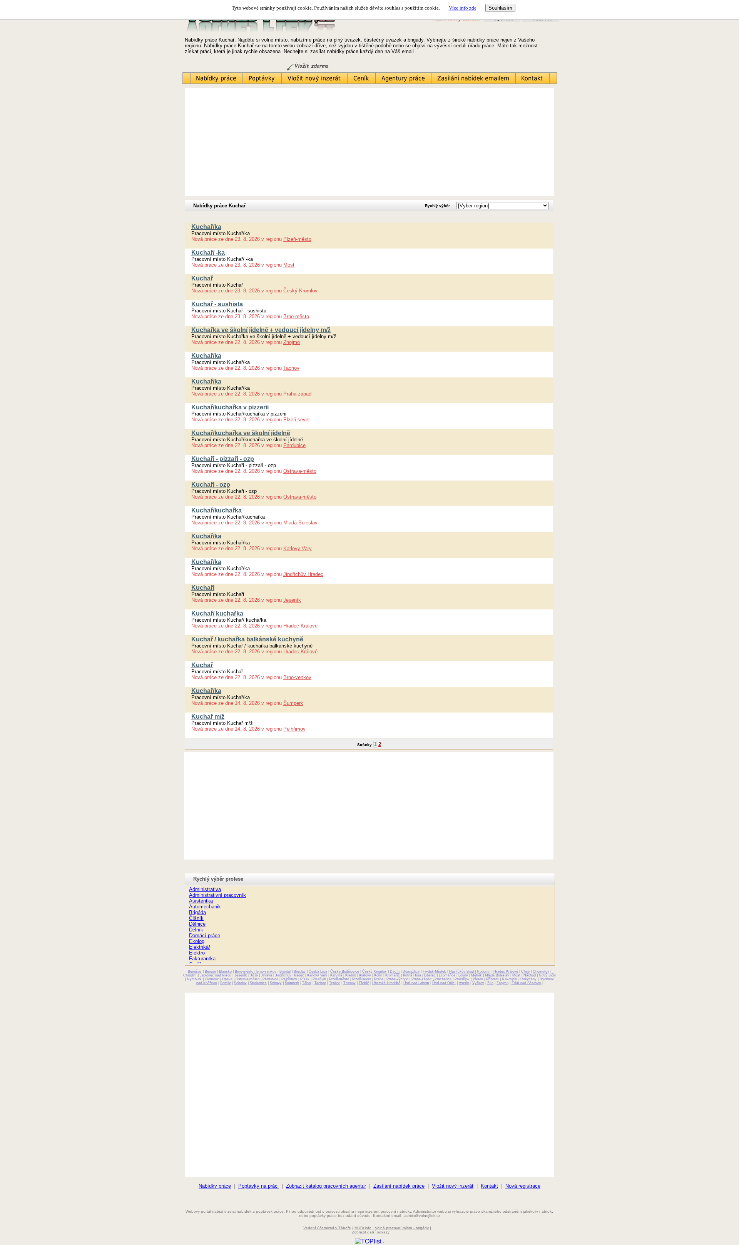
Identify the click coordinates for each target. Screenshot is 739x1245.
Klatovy (365, 975)
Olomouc (212, 979)
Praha (378, 979)
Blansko (225, 971)
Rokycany (528, 979)
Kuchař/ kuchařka (217, 613)
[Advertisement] (369, 142)
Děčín (395, 971)
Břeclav (300, 971)
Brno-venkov (297, 677)
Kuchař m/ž (207, 716)
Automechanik (205, 907)
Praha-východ (397, 979)
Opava (227, 979)
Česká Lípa (318, 971)
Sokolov (240, 983)
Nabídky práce (215, 1186)
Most (288, 265)
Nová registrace (522, 1186)
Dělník (196, 930)
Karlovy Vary (297, 548)
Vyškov (478, 983)
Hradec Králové (300, 626)
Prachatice (443, 979)
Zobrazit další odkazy (371, 1232)
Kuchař (202, 278)
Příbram (492, 979)
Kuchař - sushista (217, 304)
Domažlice (411, 971)
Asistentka (201, 901)
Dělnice (197, 924)
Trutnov (349, 983)
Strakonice (258, 983)
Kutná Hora (412, 975)
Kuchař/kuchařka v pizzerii (230, 407)
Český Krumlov (300, 291)
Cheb (525, 971)
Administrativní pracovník (217, 895)
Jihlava (266, 975)
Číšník (196, 918)
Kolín (378, 975)
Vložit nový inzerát (452, 1186)
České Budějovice (344, 971)
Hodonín (483, 971)
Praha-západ (297, 394)
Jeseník (292, 600)
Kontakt (489, 1186)
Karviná (336, 975)
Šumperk (293, 703)
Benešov (195, 971)
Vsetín (464, 983)
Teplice (334, 983)
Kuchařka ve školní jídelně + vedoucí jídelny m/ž (261, 330)
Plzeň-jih (319, 979)
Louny (463, 975)
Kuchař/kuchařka (216, 510)
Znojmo (291, 342)
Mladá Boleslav (300, 523)
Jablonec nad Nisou (215, 975)
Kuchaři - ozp (210, 484)
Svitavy (276, 983)
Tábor (306, 983)
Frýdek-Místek (434, 971)
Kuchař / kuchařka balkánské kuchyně (247, 639)
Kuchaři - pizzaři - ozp (222, 459)
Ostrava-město (299, 471)
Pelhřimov (294, 729)
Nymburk (194, 979)
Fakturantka (202, 958)
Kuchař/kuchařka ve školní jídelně (240, 433)
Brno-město (296, 316)
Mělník (476, 975)
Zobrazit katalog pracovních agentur (326, 1186)
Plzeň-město (297, 239)
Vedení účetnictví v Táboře (327, 1228)
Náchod (529, 975)
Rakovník (509, 979)
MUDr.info (362, 1228)
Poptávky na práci (258, 1186)
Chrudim (190, 975)
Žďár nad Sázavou (526, 983)
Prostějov (462, 979)
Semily (225, 983)
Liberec (430, 975)
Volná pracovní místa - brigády (402, 1228)
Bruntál (285, 971)
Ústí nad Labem (416, 983)
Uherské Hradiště (386, 983)
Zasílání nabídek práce (399, 1186)
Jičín (254, 975)
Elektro (197, 953)
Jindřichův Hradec (303, 574)
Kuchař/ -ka (208, 252)
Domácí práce (204, 935)
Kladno (350, 975)
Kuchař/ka (206, 227)
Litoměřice (447, 975)
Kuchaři (202, 587)
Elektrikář (199, 947)
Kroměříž (392, 975)
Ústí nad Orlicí (444, 983)
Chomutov (541, 971)
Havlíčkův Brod (461, 971)
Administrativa (205, 889)
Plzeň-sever (296, 419)
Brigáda (197, 912)
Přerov (478, 979)
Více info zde (463, 8)
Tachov (291, 368)
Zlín (490, 983)
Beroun (210, 971)
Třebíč (364, 983)
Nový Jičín (547, 975)
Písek (304, 979)
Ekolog (196, 941)
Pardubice (294, 445)
